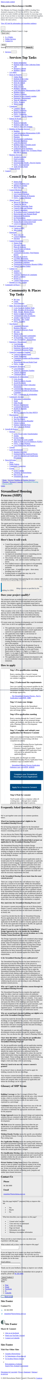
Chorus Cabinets (19, 423)
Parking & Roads (15, 119)
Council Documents (16, 241)
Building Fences (19, 92)
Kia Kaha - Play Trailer (21, 319)
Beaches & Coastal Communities (25, 336)
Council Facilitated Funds (22, 354)
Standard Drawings (20, 452)
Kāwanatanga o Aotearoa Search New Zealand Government (16, 1365)
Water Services (19, 86)
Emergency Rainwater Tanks (23, 348)
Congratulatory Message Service (25, 389)
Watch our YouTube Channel (15, 1335)
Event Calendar (19, 471)
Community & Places (12, 285)
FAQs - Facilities (19, 321)
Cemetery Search (19, 108)
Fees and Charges (20, 245)
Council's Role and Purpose (23, 208)
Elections (17, 238)
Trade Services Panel (21, 167)
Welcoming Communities (22, 399)
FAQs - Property (19, 102)
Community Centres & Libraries (24, 316)
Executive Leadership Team (23, 206)
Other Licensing (19, 161)
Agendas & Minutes (20, 192)
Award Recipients (20, 383)
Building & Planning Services (19, 129)
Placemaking (13, 415)
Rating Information (20, 81)
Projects (12, 432)
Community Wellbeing (21, 407)
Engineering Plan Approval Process (26, 454)
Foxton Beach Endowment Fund (25, 222)
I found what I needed (16, 1221)
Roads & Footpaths (20, 123)
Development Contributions (23, 139)
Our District (13, 324)
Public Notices (14, 464)
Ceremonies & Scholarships (18, 377)
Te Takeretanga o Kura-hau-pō (15, 1356)
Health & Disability (20, 409)
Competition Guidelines (22, 262)
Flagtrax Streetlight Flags (22, 425)
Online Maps (18, 77)
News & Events (10, 460)
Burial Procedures (20, 112)
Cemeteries (13, 106)
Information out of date (17, 1230)
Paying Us (17, 278)
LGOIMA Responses (21, 258)
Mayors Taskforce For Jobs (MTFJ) (26, 412)
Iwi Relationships (19, 218)
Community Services (16, 397)
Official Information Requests (24, 260)
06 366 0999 (19, 1274)
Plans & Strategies (20, 247)
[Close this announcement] (3, 28)
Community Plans (20, 374)
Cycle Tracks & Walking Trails (24, 308)
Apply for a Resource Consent (24, 787)
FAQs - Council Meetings (22, 198)
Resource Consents (16, 482)
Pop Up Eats (18, 474)
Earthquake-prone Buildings (23, 148)
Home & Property (15, 75)
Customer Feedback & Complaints (25, 275)
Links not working (15, 1226)
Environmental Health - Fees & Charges (27, 163)
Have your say (18, 235)
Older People (18, 403)
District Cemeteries (20, 110)
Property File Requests (21, 135)
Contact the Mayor (20, 204)
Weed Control (18, 104)
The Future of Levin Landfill (23, 440)
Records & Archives (20, 257)
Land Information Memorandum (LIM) (27, 90)
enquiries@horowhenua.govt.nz (14, 1194)
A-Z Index (13, 72)
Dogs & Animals (19, 83)
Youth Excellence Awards (22, 381)
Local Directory (19, 369)
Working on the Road (21, 125)
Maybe (11, 1210)
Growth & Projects (11, 429)
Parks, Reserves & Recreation (24, 310)
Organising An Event (21, 476)
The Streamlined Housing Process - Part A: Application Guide (25, 697)
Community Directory (21, 326)
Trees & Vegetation (20, 100)
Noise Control (18, 85)
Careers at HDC (19, 228)
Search (3, 47)
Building (17, 131)
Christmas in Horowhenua (22, 472)
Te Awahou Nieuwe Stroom (14, 1359)
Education (17, 411)
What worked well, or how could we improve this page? (20, 1244)
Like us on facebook (12, 1333)
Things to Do (18, 334)
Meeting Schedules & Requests (24, 196)
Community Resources (17, 366)
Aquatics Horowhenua (12, 1354)
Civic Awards (18, 379)
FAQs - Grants (19, 364)
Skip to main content (8, 2)
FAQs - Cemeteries (20, 114)
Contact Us (13, 269)
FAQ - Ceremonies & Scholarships (25, 394)
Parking (16, 121)
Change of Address (20, 94)
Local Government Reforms (23, 224)
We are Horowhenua (21, 417)
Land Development (20, 143)
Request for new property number (25, 96)
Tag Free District (19, 419)
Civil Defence (18, 344)
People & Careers (15, 226)
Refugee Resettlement (21, 405)
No (10, 1212)
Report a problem (19, 277)
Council (7, 171)
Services (11, 480)
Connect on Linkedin (12, 1338)
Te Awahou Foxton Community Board (27, 212)
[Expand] (14, 52)
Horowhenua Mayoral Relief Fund (25, 362)
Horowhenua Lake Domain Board (25, 214)
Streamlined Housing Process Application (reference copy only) (25, 766)
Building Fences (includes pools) (25, 145)
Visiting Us (17, 273)
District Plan (18, 243)
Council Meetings (15, 190)
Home (4, 480)
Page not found (14, 1228)
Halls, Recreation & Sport (18, 306)
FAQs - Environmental (21, 165)
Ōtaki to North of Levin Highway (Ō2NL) (28, 441)
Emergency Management (22, 98)
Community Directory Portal (23, 330)
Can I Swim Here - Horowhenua (25, 339)
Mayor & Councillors (21, 202)
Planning (17, 137)
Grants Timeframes (20, 356)
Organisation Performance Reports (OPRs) (28, 264)
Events (11, 468)
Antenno (17, 271)
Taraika (16, 436)
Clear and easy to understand (19, 1224)
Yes (10, 1208)
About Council (14, 200)
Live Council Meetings (21, 194)
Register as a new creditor (18, 282)
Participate (12, 232)
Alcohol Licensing (20, 157)
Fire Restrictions (19, 346)
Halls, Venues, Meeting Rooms (24, 312)
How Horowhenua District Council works (28, 220)
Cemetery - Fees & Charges (23, 116)
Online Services (14, 168)
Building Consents (20, 88)
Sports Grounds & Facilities (23, 314)
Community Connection (17, 466)
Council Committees (20, 210)
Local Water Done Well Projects (24, 445)
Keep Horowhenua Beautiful (23, 421)
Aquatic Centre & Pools (22, 318)
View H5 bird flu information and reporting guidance (19, 23)
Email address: (6, 1262)
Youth (16, 401)
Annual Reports (19, 251)
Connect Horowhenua (21, 280)
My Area (17, 332)
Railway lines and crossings (23, 127)
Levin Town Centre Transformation (26, 434)
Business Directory (20, 328)
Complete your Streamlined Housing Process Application (25, 775)
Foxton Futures (19, 438)
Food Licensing (19, 159)
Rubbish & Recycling (21, 79)
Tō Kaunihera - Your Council (23, 338)
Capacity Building (20, 372)
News (11, 462)
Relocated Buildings (20, 141)
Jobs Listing (18, 230)
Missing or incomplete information (21, 1232)
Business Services (15, 155)
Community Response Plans (23, 350)
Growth (12, 447)
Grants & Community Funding (19, 352)
